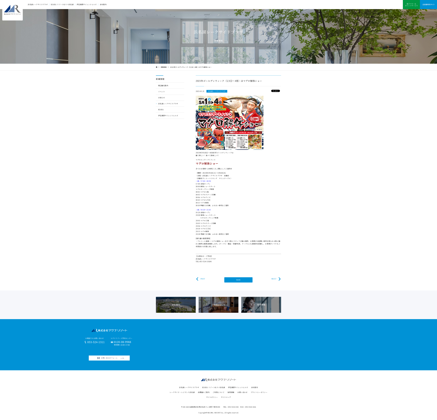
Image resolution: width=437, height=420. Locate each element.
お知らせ (161, 97)
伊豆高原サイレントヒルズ (87, 4)
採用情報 (231, 392)
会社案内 (103, 4)
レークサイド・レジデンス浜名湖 (182, 392)
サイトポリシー (212, 397)
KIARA (161, 109)
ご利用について (218, 392)
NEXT (274, 279)
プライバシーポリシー (259, 392)
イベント (161, 91)
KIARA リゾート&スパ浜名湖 (62, 4)
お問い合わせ (242, 392)
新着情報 (160, 78)
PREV (203, 279)
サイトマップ (226, 397)
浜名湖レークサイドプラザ (38, 4)
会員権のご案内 (204, 392)
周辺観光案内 (163, 85)
